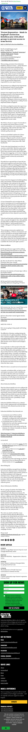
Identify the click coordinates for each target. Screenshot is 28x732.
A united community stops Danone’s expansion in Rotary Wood (14, 576)
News (2, 673)
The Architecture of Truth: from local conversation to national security (11, 570)
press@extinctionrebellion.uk (9, 642)
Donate (19, 8)
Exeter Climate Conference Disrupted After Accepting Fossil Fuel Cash (13, 563)
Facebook (15, 52)
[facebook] (6, 540)
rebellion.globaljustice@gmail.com (10, 534)
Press (2, 675)
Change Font (4, 3)
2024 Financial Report (7, 710)
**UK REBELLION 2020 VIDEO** (10, 60)
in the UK (21, 449)
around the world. (7, 450)
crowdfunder (19, 462)
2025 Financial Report (7, 708)
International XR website (17, 453)
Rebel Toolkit (4, 683)
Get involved (4, 670)
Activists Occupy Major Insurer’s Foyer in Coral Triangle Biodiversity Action (14, 550)
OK (6, 728)
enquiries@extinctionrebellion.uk (10, 658)
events (20, 444)
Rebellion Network (7, 445)
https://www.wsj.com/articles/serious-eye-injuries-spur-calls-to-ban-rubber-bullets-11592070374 (13, 275)
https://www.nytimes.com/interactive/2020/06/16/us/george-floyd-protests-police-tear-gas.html (14, 265)
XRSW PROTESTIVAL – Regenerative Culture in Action (13, 556)
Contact (3, 678)
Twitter (3, 53)
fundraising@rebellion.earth (9, 647)
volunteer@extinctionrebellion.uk (10, 653)
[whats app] (11, 540)
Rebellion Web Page (6, 52)
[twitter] (8, 540)
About (2, 667)
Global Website (16, 1)
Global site (4, 680)
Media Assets (9, 53)
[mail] (13, 540)
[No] (26, 714)
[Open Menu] (25, 7)
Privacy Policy (19, 604)
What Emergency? (6, 433)
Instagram (22, 52)
